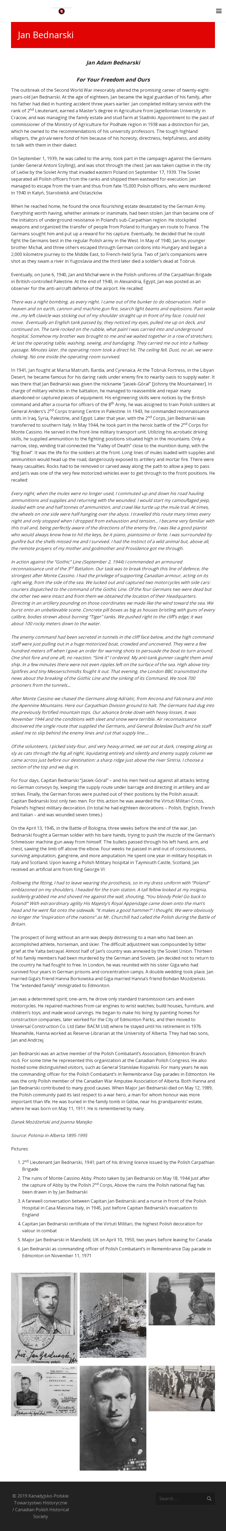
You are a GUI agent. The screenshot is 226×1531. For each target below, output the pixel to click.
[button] (218, 11)
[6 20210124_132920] (182, 1418)
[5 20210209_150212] (113, 1418)
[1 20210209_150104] (44, 1318)
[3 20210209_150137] (182, 1318)
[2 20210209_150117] (113, 1318)
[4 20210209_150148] (44, 1418)
